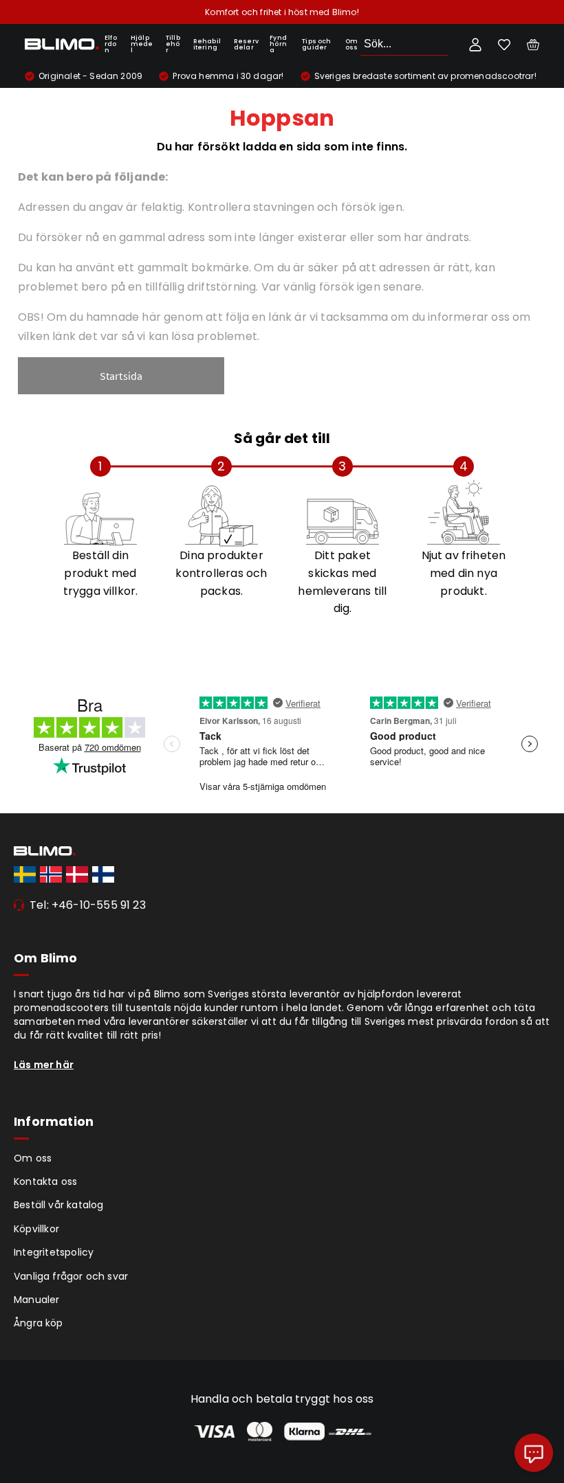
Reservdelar (246, 44)
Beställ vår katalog (59, 1205)
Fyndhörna (278, 44)
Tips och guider (317, 44)
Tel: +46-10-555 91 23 (88, 905)
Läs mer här (44, 1065)
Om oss (351, 44)
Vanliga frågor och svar (71, 1276)
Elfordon (111, 44)
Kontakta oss (45, 1181)
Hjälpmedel (142, 44)
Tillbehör (173, 44)
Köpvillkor (36, 1229)
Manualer (37, 1299)
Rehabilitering (207, 44)
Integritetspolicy (54, 1252)
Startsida (121, 376)
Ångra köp (38, 1323)
